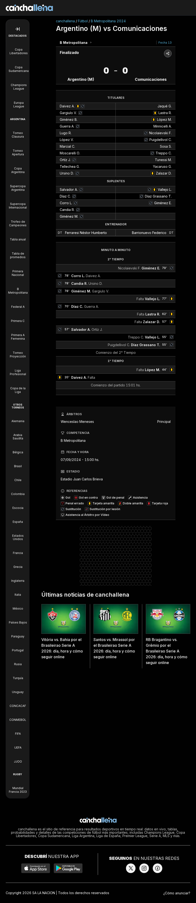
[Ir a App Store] (35, 868)
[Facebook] (157, 868)
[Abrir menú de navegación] (18, 29)
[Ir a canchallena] (29, 7)
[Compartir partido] (168, 53)
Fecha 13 (165, 42)
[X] (131, 868)
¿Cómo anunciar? (176, 893)
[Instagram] (144, 868)
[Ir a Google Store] (68, 868)
